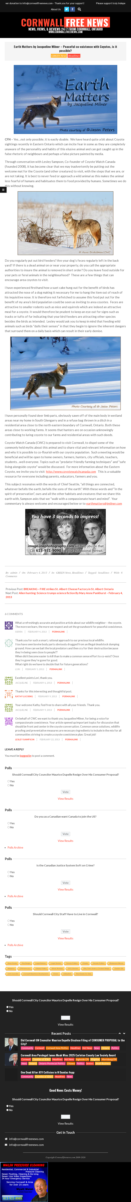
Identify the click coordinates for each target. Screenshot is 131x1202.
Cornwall (26, 1044)
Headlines (74, 55)
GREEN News (58, 55)
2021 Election (73, 968)
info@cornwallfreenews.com (26, 1144)
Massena (11, 968)
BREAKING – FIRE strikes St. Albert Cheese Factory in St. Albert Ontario (69, 589)
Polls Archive (15, 847)
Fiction (56, 974)
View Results (65, 798)
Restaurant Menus (116, 963)
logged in (25, 755)
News (24, 1048)
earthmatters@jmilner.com (104, 503)
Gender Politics (98, 963)
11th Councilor (13, 974)
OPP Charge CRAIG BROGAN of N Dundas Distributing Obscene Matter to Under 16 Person (72, 1072)
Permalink (58, 631)
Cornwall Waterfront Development (36, 974)
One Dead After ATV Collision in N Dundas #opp (47, 1057)
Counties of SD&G (41, 1044)
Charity (85, 963)
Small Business (103, 1048)
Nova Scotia (12, 963)
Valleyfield (67, 974)
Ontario (33, 1048)
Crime (58, 1076)
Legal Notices (41, 963)
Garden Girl (119, 968)
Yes (12, 781)
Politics (80, 1048)
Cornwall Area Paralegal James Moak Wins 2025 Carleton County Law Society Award (68, 1040)
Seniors (89, 1048)
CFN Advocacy (25, 968)
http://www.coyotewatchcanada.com (71, 471)
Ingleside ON (82, 1044)
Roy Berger (26, 963)
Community (27, 1061)
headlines (103, 572)
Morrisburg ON (109, 1044)
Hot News (69, 1044)
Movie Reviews (57, 968)
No (12, 785)
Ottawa (71, 1048)
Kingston (95, 1044)
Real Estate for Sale (83, 974)
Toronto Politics (71, 963)
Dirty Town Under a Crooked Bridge (96, 968)
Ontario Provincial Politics (52, 1048)
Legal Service (56, 963)
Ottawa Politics (41, 968)
